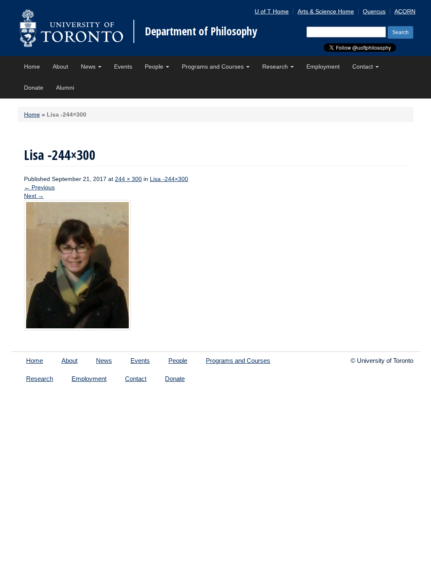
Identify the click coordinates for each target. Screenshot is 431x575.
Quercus (374, 11)
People (155, 66)
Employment (323, 66)
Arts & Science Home (326, 11)
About (60, 66)
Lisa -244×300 (169, 179)
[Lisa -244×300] (77, 264)
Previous (39, 187)
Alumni (65, 87)
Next (34, 195)
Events (123, 66)
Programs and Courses (213, 66)
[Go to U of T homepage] (71, 28)
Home (32, 66)
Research (276, 66)
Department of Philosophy (201, 31)
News (89, 66)
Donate (33, 87)
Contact (363, 66)
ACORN (404, 11)
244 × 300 (128, 179)
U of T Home (272, 11)
